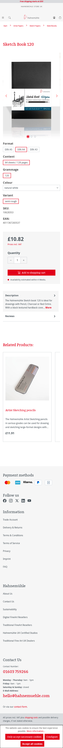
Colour (7, 182)
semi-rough (11, 201)
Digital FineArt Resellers (15, 617)
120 (7, 175)
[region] (31, 96)
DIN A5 (8, 149)
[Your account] (54, 17)
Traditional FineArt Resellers (17, 625)
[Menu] (3, 17)
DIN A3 (34, 149)
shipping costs (31, 717)
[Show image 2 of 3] (31, 136)
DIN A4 (21, 149)
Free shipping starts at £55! (31, 1)
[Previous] (5, 96)
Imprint (7, 558)
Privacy (6, 551)
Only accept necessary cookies (24, 736)
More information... (36, 731)
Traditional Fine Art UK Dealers (19, 640)
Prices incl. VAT (15, 244)
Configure (52, 736)
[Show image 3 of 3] (35, 136)
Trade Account (10, 519)
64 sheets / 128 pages (16, 162)
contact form (20, 706)
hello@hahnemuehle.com (26, 695)
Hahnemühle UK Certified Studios (20, 632)
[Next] (56, 96)
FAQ (5, 566)
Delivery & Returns (12, 527)
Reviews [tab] (10, 316)
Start (5, 26)
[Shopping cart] (60, 17)
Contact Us (8, 601)
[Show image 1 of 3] (28, 136)
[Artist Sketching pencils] (27, 379)
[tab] (31, 301)
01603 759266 (15, 671)
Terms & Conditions (13, 535)
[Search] (9, 17)
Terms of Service (11, 543)
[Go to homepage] (31, 17)
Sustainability (10, 609)
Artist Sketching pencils (20, 410)
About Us (7, 593)
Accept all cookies (32, 743)
